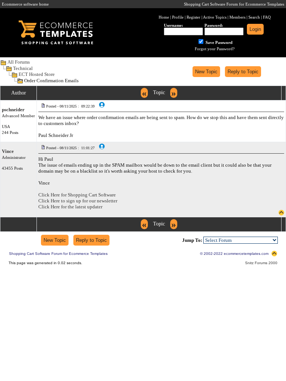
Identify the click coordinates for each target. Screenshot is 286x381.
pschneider (13, 109)
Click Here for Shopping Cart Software (77, 195)
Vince (8, 151)
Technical (23, 68)
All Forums (18, 62)
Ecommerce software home (25, 4)
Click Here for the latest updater (70, 206)
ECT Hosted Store (37, 74)
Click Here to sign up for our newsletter (77, 201)
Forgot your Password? (215, 49)
